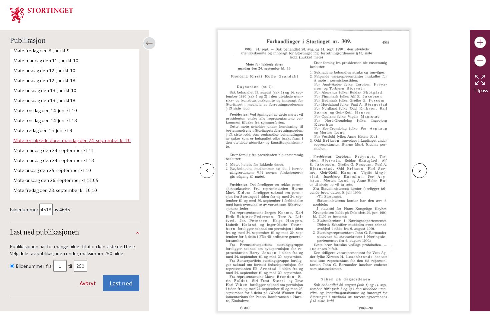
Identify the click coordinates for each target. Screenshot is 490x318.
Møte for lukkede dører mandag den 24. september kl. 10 (72, 140)
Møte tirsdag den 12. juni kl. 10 (44, 70)
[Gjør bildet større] (480, 42)
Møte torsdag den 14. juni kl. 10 (45, 110)
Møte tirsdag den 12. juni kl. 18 (44, 80)
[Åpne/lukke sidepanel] (149, 43)
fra (49, 266)
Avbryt (88, 283)
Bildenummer (24, 209)
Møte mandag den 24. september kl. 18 (53, 160)
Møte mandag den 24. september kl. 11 (53, 150)
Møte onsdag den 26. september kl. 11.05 (55, 180)
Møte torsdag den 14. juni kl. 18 (45, 120)
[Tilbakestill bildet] (480, 79)
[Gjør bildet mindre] (480, 61)
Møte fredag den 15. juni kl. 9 (42, 130)
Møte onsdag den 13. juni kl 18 (44, 100)
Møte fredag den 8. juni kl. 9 (41, 50)
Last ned (121, 283)
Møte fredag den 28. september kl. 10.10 (55, 190)
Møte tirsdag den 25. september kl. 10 (52, 170)
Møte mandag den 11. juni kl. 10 (45, 60)
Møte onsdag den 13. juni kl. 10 (44, 90)
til (70, 266)
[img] (41, 14)
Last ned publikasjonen (44, 233)
